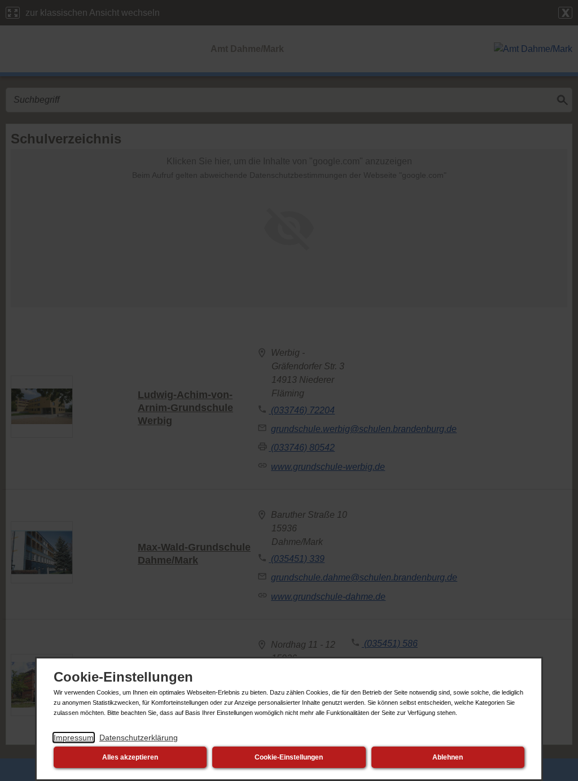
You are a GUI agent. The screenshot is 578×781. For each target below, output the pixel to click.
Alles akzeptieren (130, 757)
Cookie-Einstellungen (289, 757)
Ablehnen (447, 757)
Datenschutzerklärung (138, 737)
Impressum (74, 737)
